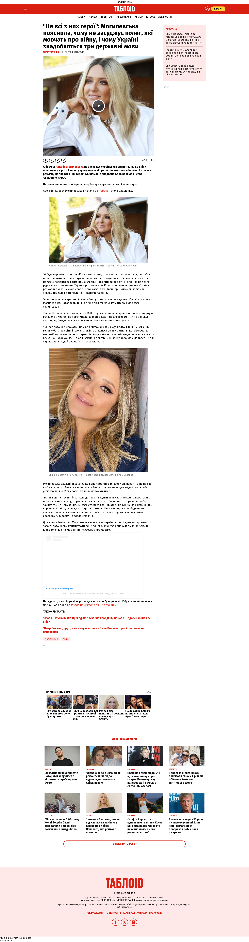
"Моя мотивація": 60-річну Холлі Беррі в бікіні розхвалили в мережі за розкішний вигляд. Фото (62, 824)
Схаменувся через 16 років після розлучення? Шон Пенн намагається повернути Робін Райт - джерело (186, 826)
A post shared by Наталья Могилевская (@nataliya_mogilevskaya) (93, 593)
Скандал (93, 17)
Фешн (103, 17)
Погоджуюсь (7, 940)
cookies (27, 938)
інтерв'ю (102, 190)
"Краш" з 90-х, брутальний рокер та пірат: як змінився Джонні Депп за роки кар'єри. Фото (183, 54)
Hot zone (150, 17)
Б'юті (111, 17)
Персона (171, 29)
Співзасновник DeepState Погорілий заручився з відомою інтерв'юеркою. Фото (61, 777)
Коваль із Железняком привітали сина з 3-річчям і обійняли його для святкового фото (186, 777)
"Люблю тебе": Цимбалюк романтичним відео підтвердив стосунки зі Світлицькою (103, 777)
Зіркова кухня (123, 17)
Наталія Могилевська (69, 166)
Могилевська (51, 639)
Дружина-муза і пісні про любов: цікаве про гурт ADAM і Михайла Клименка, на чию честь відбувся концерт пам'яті (184, 38)
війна (65, 639)
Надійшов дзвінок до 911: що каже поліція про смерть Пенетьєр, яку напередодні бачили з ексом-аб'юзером (144, 779)
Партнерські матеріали (135, 913)
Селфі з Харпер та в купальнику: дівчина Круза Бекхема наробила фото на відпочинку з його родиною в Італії (145, 826)
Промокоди (155, 913)
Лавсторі (138, 17)
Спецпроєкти (164, 17)
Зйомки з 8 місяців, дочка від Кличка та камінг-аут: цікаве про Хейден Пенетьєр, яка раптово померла (103, 826)
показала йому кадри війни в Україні (91, 605)
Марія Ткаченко (51, 52)
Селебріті (82, 17)
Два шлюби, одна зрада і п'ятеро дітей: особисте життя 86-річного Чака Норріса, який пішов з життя (184, 70)
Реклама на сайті (95, 913)
